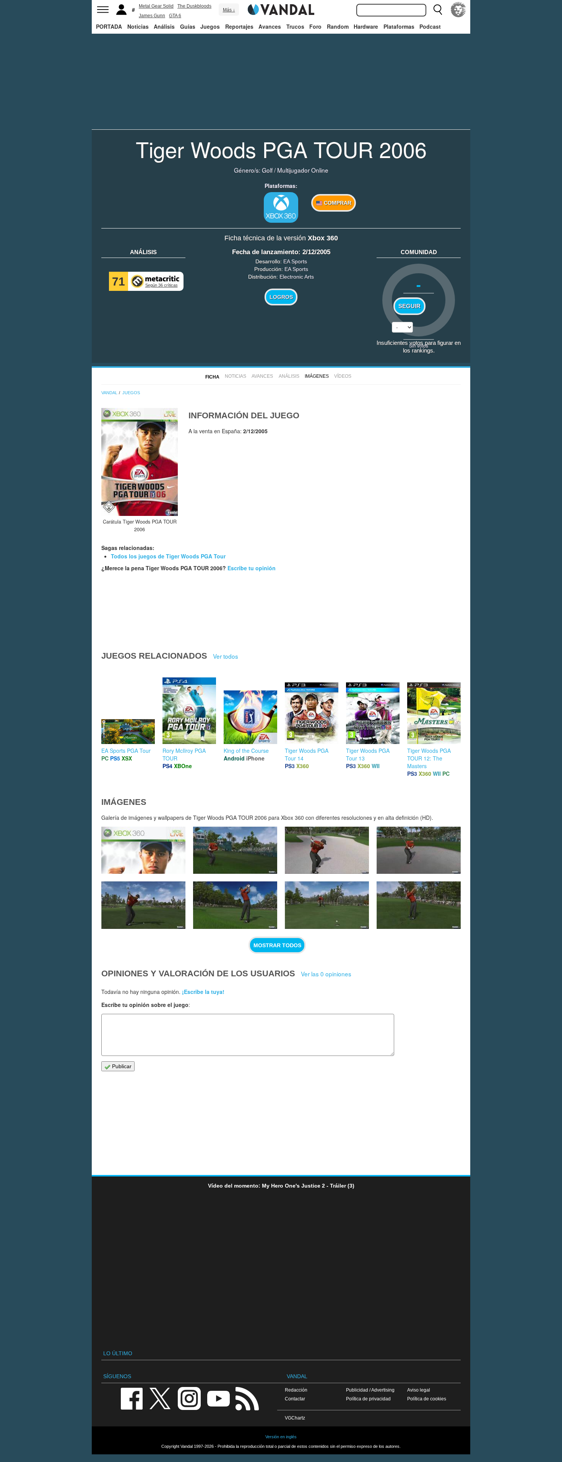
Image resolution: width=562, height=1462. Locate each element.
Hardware (366, 26)
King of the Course (246, 750)
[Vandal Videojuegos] (281, 9)
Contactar (295, 1398)
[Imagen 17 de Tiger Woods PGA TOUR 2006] (419, 850)
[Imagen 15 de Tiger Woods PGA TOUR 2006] (235, 905)
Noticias (138, 26)
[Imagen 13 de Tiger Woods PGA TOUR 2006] (419, 905)
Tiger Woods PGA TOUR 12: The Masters (429, 758)
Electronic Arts (296, 277)
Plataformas (398, 26)
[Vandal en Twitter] (160, 1397)
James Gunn (152, 15)
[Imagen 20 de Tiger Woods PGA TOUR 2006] (143, 850)
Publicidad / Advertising (370, 1389)
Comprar (336, 203)
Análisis (164, 26)
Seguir (409, 306)
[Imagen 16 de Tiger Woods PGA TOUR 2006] (143, 905)
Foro (315, 26)
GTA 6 (175, 15)
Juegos (210, 26)
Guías (187, 26)
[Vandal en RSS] (247, 1397)
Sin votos (418, 345)
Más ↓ (229, 10)
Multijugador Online (302, 170)
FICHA (212, 377)
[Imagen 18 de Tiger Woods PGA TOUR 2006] (327, 850)
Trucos (295, 26)
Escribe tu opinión (251, 568)
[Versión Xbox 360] (281, 207)
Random (338, 26)
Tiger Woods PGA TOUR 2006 (281, 149)
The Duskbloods (194, 6)
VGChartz (295, 1417)
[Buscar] (438, 9)
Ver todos (225, 656)
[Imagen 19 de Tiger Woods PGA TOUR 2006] (235, 850)
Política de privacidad (368, 1398)
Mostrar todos (277, 945)
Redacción (296, 1389)
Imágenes (317, 376)
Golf (267, 170)
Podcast (430, 26)
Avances (269, 26)
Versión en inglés (281, 1436)
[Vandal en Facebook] (131, 1397)
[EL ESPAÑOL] (458, 9)
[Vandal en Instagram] (189, 1397)
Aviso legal (418, 1389)
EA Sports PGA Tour (126, 750)
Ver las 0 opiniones (326, 973)
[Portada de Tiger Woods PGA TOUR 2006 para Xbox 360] (139, 462)
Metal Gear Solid (156, 6)
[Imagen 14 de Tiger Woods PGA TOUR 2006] (327, 905)
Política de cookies (426, 1398)
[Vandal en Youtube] (218, 1397)
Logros (281, 297)
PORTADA (109, 26)
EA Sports (295, 261)
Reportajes (239, 26)
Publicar (121, 1066)
